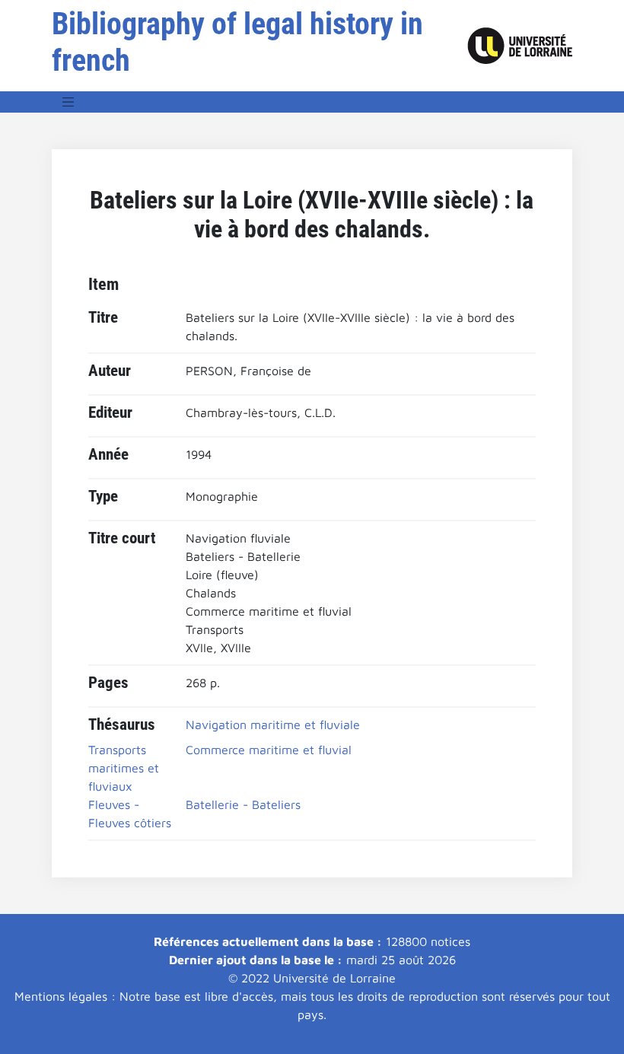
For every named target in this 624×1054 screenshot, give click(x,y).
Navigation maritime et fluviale (273, 724)
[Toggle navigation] (68, 102)
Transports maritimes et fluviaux (123, 768)
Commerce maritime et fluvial (269, 749)
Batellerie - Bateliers (243, 804)
